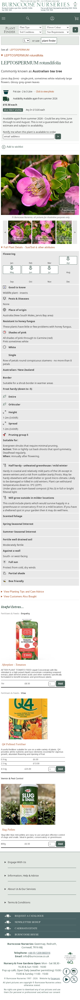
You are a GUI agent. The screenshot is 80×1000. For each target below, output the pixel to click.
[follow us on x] (73, 982)
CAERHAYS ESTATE (26, 928)
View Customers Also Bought (20, 596)
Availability (18, 98)
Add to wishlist (12, 147)
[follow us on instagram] (73, 974)
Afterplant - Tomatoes (14, 664)
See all (4, 49)
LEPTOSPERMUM (20, 49)
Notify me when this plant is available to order (29, 132)
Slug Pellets (8, 829)
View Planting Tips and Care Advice (24, 591)
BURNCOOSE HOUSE (27, 934)
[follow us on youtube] (66, 982)
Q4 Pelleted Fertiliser (14, 744)
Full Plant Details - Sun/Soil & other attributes (29, 247)
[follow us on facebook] (66, 974)
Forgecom (55, 978)
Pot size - (17, 91)
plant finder (49, 40)
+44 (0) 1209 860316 (39, 952)
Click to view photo (45, 91)
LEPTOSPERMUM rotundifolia (23, 55)
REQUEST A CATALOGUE (29, 916)
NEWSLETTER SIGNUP (27, 922)
